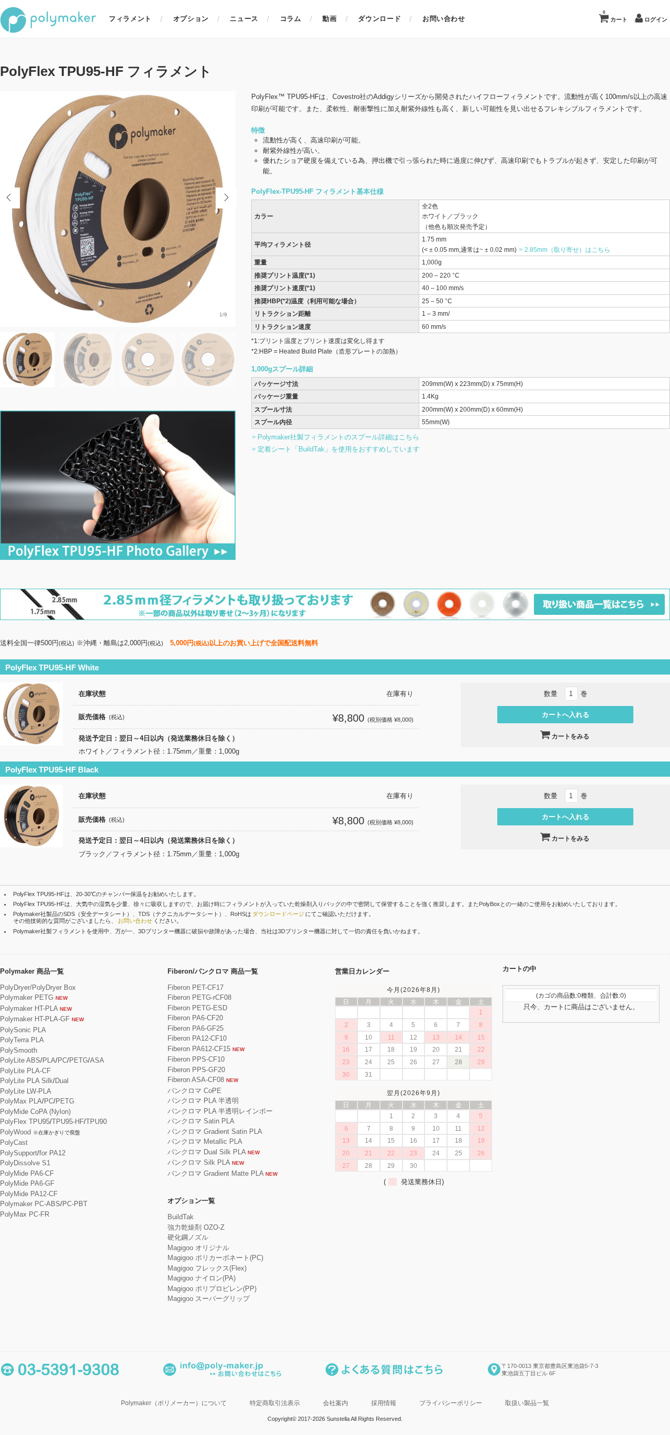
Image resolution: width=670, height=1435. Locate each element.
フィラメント (130, 18)
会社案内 (335, 1402)
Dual (62, 1081)
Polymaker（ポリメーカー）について (174, 1402)
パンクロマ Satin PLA (201, 1121)
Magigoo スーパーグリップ (209, 1298)
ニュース (244, 18)
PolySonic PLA (23, 1030)
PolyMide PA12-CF (29, 1194)
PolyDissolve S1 (25, 1163)
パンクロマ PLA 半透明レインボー (220, 1111)
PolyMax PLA (21, 1101)
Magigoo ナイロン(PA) (202, 1278)
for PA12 (52, 1153)
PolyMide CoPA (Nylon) (35, 1112)
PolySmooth (18, 1050)
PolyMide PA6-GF (27, 1183)
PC (62, 1060)
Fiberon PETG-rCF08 (199, 997)
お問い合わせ (443, 18)
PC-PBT (74, 1204)
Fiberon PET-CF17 (196, 987)
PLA (48, 1060)
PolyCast (14, 1142)
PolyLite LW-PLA (25, 1091)
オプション (191, 18)
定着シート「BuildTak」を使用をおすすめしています (339, 449)
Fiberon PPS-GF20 (196, 1070)
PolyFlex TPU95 (25, 1121)
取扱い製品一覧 (527, 1402)
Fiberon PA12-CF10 (197, 1038)
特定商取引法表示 (275, 1402)
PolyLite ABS (20, 1060)
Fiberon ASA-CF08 (196, 1080)
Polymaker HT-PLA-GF (35, 1019)
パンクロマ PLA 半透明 (203, 1101)
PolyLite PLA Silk (26, 1081)
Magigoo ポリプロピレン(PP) (212, 1289)
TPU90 (96, 1121)
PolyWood (15, 1132)
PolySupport (18, 1153)
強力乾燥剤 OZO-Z (196, 1227)
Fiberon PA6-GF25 (196, 1028)
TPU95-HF (68, 1121)
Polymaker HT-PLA (29, 1008)
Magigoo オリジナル (198, 1248)
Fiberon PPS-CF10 (196, 1059)
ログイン (655, 19)
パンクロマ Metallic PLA (205, 1141)
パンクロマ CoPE (194, 1091)
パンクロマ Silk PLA (199, 1162)
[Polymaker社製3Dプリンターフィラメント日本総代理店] (48, 31)
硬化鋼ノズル (188, 1237)
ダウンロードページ (278, 914)
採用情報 (383, 1402)
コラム (291, 18)
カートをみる (570, 736)
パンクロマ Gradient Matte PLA (215, 1173)
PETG (78, 1060)
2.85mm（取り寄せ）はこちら (567, 249)
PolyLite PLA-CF (25, 1071)
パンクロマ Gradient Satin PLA (215, 1131)
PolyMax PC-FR (24, 1214)
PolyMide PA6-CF (27, 1173)
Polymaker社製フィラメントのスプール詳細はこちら (338, 437)
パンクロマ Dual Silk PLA (206, 1152)
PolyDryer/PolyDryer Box (38, 987)
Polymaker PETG (26, 997)
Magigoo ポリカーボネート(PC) (215, 1258)
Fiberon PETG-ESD (197, 1008)
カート (615, 16)
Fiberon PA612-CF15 (199, 1049)
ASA (97, 1060)
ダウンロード (379, 18)
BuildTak (181, 1217)
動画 (329, 18)
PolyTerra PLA (22, 1040)
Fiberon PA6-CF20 (195, 1018)
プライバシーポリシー (450, 1402)
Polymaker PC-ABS (30, 1204)
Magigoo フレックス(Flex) (207, 1268)
